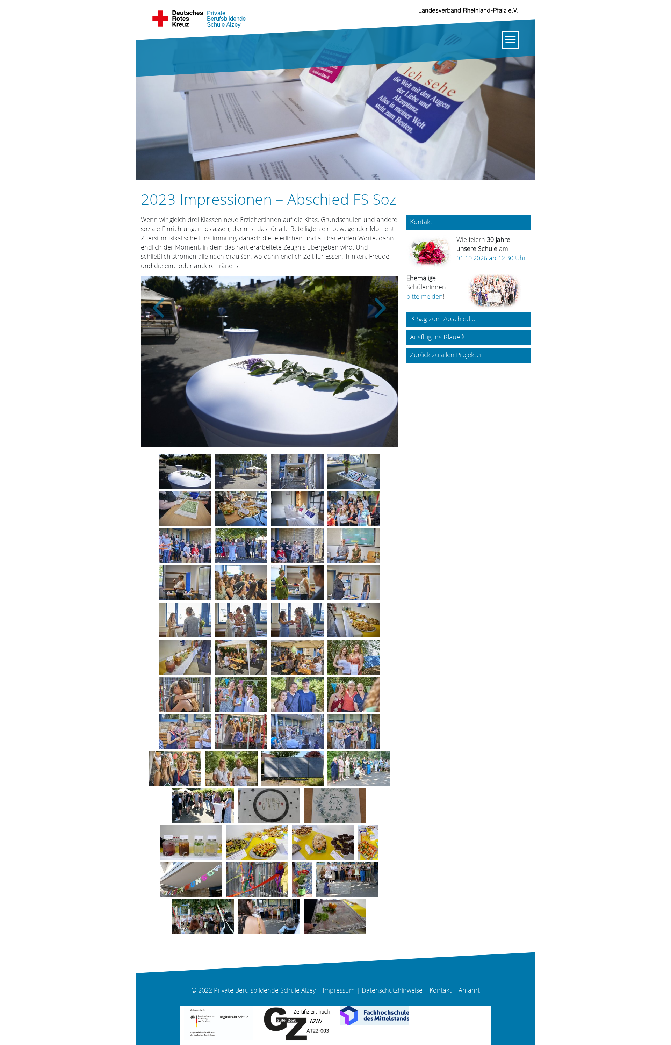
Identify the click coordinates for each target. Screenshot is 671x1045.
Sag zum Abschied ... (447, 318)
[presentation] (158, 302)
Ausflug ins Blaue (435, 336)
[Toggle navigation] (510, 40)
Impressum (339, 990)
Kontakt (441, 990)
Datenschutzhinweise (392, 990)
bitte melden (424, 297)
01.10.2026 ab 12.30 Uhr (491, 258)
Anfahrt (469, 990)
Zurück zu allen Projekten (447, 354)
